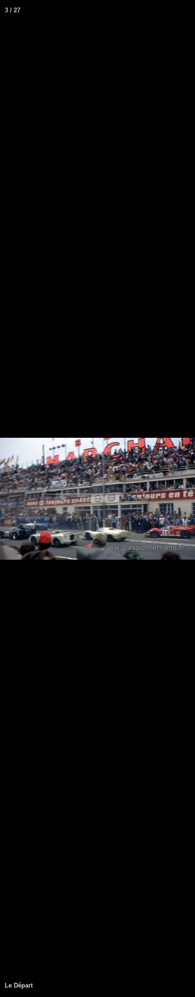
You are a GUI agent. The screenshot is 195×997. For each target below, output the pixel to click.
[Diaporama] (143, 10)
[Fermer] (184, 10)
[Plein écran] (163, 10)
